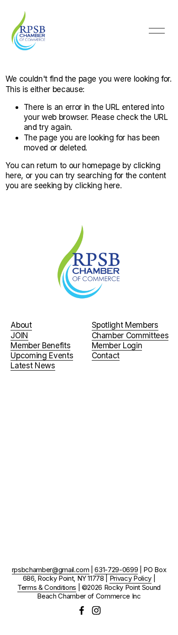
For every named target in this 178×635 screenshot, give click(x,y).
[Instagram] (96, 610)
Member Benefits (40, 345)
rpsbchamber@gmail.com (50, 570)
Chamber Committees (130, 335)
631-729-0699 (116, 570)
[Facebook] (81, 610)
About (20, 325)
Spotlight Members (125, 325)
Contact (106, 355)
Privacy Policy (131, 578)
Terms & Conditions (46, 587)
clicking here (97, 185)
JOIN (19, 335)
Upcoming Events (41, 355)
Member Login (117, 345)
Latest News (32, 365)
